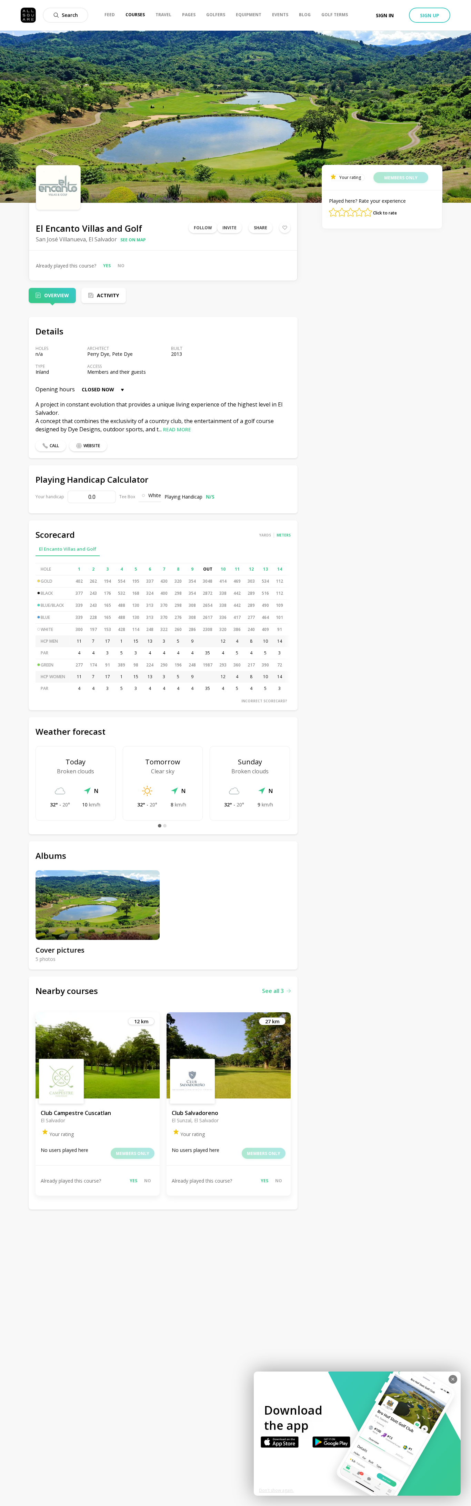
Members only (132, 1153)
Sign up (429, 15)
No (121, 266)
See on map (133, 240)
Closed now (98, 389)
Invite (229, 228)
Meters (284, 535)
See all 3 (273, 991)
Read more (177, 429)
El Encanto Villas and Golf (67, 549)
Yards (265, 535)
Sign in (385, 15)
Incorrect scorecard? (264, 701)
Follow (203, 228)
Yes (107, 266)
